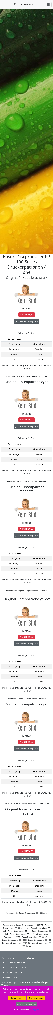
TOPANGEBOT (25, 4)
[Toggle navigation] (48, 4)
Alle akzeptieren (17, 998)
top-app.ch (34, 1010)
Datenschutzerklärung (26, 1004)
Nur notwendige (36, 998)
